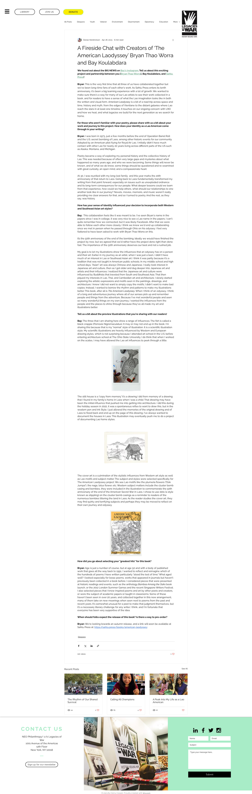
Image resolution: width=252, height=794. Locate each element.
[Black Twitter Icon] (211, 730)
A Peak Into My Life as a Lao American (168, 701)
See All (185, 669)
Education (163, 22)
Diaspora (81, 22)
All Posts (68, 22)
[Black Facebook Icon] (203, 730)
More (175, 22)
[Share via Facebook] (78, 646)
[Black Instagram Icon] (218, 730)
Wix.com (146, 793)
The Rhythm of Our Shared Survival (83, 701)
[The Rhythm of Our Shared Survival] (83, 684)
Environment (117, 22)
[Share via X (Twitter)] (85, 646)
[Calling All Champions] (126, 684)
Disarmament (134, 22)
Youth (92, 22)
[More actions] (173, 39)
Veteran (103, 22)
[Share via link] (98, 646)
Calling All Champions (122, 699)
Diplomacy (149, 22)
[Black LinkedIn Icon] (195, 730)
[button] (7, 12)
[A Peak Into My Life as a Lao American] (169, 684)
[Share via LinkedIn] (91, 646)
